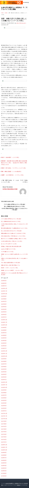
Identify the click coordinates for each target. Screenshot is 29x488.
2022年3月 (3, 405)
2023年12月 (4, 351)
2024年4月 (3, 340)
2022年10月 (4, 387)
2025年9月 (3, 296)
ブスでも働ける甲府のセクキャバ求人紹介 (14, 204)
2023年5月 (3, 369)
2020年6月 (3, 460)
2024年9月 (3, 327)
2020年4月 (3, 465)
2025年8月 (3, 299)
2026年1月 (3, 285)
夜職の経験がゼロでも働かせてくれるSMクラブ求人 (13, 233)
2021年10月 (4, 418)
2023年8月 (3, 361)
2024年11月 (4, 322)
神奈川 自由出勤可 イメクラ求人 (10, 157)
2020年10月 (4, 450)
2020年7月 (3, 457)
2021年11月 (4, 416)
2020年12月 (4, 444)
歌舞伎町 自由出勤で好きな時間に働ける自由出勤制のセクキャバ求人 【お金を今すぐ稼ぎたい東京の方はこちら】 (14, 162)
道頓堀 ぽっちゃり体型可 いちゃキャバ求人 (12, 270)
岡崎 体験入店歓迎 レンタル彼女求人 (11, 171)
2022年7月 (3, 395)
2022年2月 (3, 408)
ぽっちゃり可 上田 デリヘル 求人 (9, 243)
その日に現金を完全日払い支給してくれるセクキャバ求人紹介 (14, 209)
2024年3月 (3, 343)
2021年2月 (3, 439)
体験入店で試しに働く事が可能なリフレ (10, 265)
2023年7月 (3, 364)
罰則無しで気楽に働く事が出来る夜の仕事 (11, 246)
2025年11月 (4, 291)
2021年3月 (3, 437)
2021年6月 (3, 429)
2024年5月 (3, 338)
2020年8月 (3, 455)
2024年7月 (3, 332)
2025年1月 (3, 317)
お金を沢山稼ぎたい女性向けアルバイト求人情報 (11, 8)
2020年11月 (4, 447)
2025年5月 (3, 306)
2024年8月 (3, 330)
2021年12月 (4, 413)
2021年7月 (3, 426)
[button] (26, 7)
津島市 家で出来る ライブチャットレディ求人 (13, 168)
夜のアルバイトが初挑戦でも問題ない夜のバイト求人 (13, 238)
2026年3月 (3, 280)
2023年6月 (3, 366)
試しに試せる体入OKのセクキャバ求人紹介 (11, 230)
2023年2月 (3, 377)
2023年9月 (3, 358)
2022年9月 (3, 390)
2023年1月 (3, 379)
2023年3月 (3, 374)
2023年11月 (4, 353)
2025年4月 (3, 309)
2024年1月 (3, 348)
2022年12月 (4, 382)
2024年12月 (4, 319)
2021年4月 (3, 434)
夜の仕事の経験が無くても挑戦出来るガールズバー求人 (14, 228)
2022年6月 (3, 397)
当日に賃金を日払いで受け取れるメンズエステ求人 (13, 236)
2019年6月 (3, 473)
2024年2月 (3, 345)
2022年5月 (3, 400)
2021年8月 (3, 424)
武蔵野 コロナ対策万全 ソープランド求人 (12, 175)
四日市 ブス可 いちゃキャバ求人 (9, 267)
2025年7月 (3, 301)
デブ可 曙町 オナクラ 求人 (7, 251)
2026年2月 (3, 283)
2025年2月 (3, 314)
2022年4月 (3, 403)
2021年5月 (3, 431)
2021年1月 (3, 442)
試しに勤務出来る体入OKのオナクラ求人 (14, 206)
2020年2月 (3, 470)
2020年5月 (3, 463)
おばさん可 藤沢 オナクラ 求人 (8, 249)
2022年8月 (3, 392)
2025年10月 (4, 293)
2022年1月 (3, 410)
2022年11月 (4, 384)
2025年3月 (3, 312)
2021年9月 (3, 421)
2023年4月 (3, 371)
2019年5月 (3, 476)
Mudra (18, 485)
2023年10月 (4, 356)
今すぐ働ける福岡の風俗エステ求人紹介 (10, 262)
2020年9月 (3, 452)
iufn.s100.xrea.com (10, 189)
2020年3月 (3, 468)
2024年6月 (3, 335)
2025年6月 (3, 304)
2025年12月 (4, 288)
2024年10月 (4, 325)
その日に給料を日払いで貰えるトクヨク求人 (11, 241)
